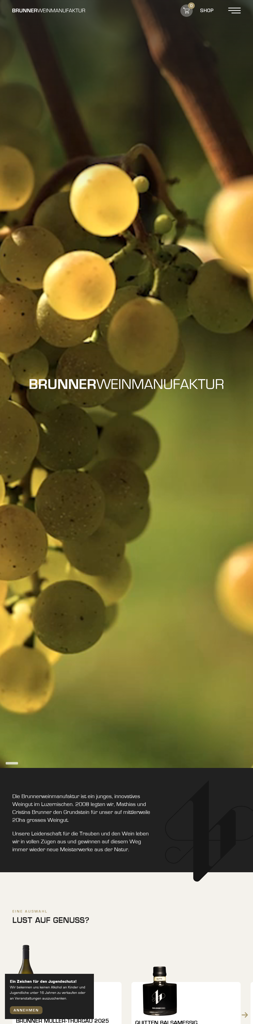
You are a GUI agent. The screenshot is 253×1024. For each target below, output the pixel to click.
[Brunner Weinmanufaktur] (48, 10)
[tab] (12, 763)
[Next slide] (244, 1015)
